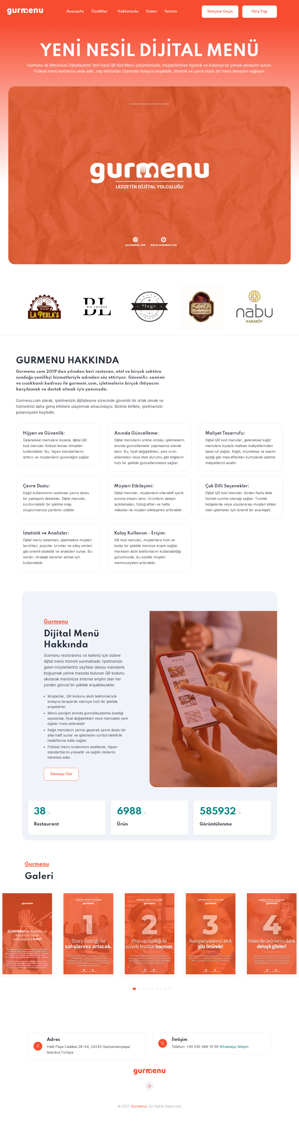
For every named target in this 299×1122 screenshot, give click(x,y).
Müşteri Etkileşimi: (134, 486)
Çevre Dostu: (36, 486)
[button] (129, 989)
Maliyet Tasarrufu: (225, 433)
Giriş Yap (259, 11)
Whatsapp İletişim (234, 1046)
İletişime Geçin (220, 11)
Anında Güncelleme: (136, 433)
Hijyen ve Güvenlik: (44, 433)
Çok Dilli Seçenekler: (227, 486)
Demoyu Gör (61, 774)
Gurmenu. (139, 1106)
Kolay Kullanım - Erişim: (140, 533)
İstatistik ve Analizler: (46, 533)
